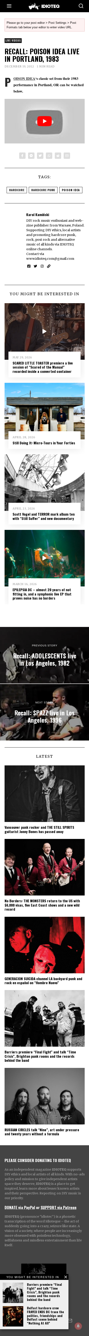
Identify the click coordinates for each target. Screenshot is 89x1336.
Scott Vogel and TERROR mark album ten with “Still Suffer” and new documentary (44, 516)
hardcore (16, 190)
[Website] (49, 266)
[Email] (67, 155)
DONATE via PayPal (20, 1207)
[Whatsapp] (49, 155)
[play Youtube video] (45, 121)
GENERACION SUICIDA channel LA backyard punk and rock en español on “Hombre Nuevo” (43, 980)
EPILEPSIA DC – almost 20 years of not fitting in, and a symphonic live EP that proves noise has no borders (42, 593)
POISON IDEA (24, 78)
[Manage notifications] (78, 1326)
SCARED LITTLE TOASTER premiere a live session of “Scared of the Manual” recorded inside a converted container (43, 367)
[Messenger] (31, 155)
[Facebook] (22, 155)
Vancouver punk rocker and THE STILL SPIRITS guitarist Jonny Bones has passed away (39, 829)
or (38, 1207)
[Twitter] (40, 155)
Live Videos (13, 40)
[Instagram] (42, 266)
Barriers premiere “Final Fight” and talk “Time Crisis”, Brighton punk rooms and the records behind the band (44, 1292)
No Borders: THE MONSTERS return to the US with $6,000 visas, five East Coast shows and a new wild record (42, 905)
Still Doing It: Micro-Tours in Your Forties (44, 442)
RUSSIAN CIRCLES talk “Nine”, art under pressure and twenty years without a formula (42, 1131)
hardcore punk (43, 190)
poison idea (71, 190)
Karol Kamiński (37, 214)
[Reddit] (58, 155)
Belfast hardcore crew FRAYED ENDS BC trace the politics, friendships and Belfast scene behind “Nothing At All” (45, 1315)
